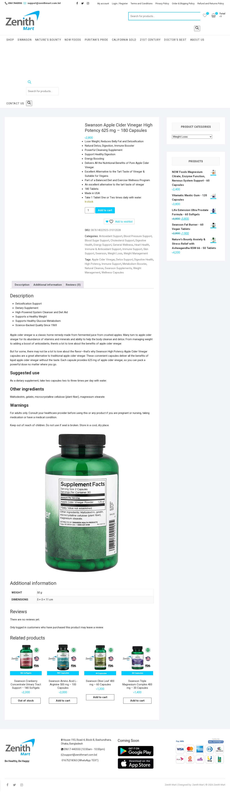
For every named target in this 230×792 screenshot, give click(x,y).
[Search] (197, 28)
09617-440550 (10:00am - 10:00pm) (84, 749)
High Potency (92, 263)
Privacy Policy (162, 3)
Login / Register (120, 3)
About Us (197, 39)
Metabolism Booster (134, 263)
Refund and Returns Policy (210, 3)
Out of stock (26, 700)
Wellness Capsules (113, 272)
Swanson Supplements (118, 268)
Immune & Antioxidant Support (103, 249)
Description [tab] (22, 284)
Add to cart (105, 210)
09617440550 (13, 3)
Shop (10, 39)
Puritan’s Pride (96, 39)
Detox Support (124, 259)
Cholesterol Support (122, 240)
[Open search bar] (42, 82)
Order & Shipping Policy (183, 3)
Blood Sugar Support (97, 240)
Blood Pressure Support (138, 236)
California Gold (124, 39)
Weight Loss (115, 253)
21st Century (150, 39)
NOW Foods (73, 39)
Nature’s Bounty (48, 39)
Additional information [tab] (47, 284)
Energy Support (103, 244)
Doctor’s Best (175, 39)
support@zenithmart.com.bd (44, 3)
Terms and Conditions (142, 3)
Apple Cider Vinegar (103, 259)
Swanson (25, 39)
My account (103, 3)
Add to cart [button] (63, 700)
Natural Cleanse (94, 268)
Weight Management (136, 253)
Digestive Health (143, 259)
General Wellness (123, 244)
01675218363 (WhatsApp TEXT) (79, 760)
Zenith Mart (170, 784)
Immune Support (132, 249)
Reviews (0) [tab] (73, 284)
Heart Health (141, 244)
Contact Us (15, 103)
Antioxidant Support (110, 236)
